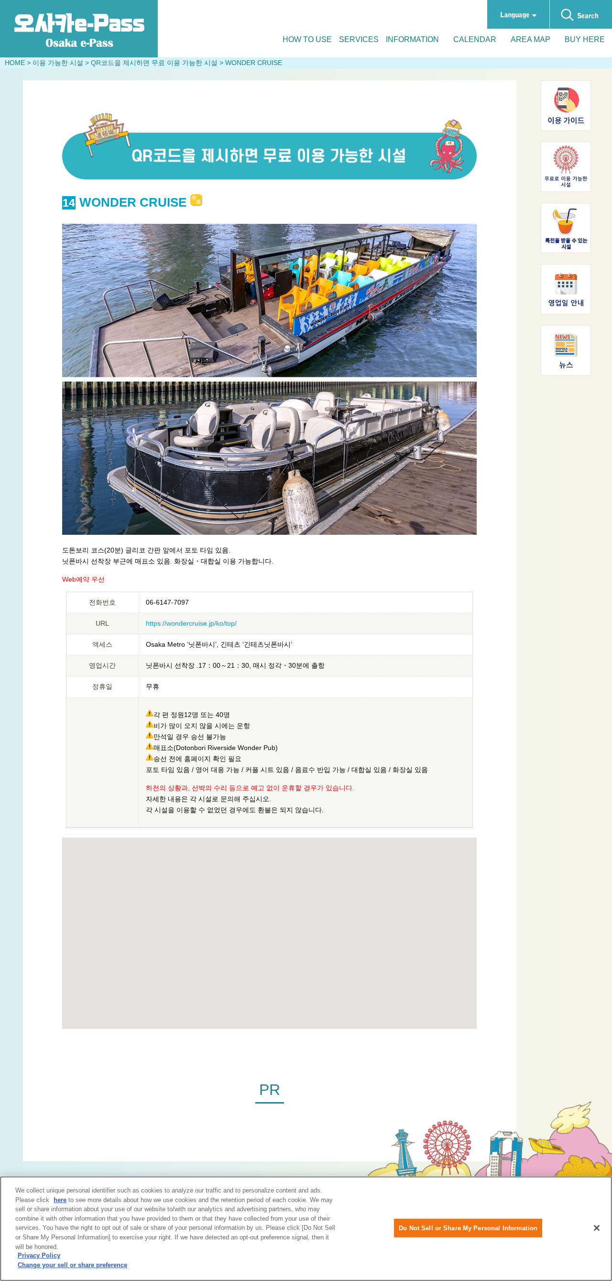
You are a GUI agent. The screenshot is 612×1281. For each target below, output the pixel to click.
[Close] (596, 1227)
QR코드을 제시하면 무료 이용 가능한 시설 (154, 62)
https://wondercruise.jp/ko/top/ (191, 623)
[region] (306, 1228)
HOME (15, 62)
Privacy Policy (39, 1255)
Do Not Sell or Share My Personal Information (468, 1227)
